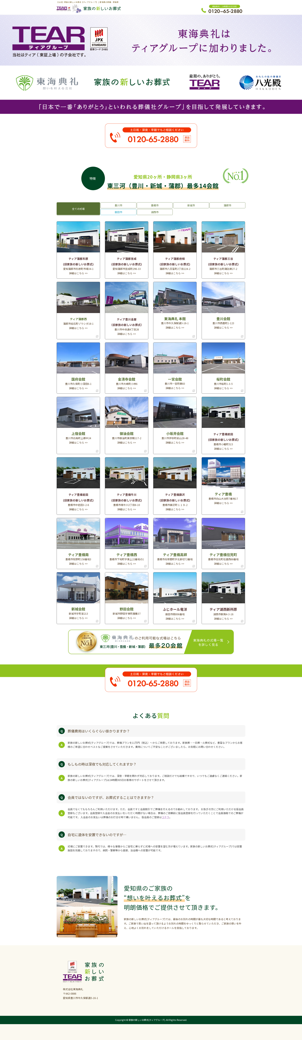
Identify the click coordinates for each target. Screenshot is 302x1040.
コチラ (165, 817)
